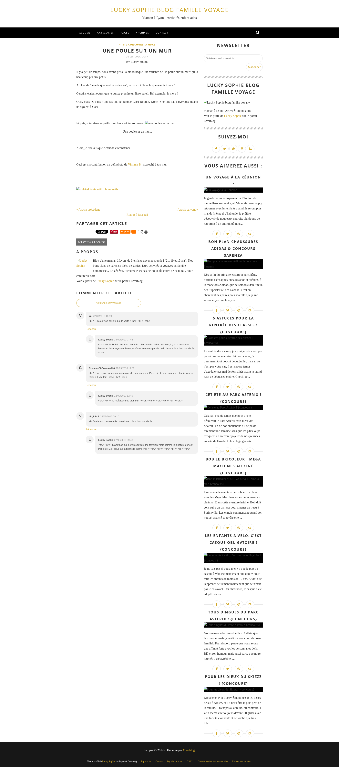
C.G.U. (190, 761)
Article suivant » (188, 209)
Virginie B (134, 164)
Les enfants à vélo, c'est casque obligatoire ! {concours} (233, 542)
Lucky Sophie (105, 281)
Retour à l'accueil (137, 214)
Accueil (85, 32)
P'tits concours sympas (137, 44)
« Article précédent (88, 209)
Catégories (105, 32)
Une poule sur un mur (137, 50)
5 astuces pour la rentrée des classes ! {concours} (233, 325)
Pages (125, 32)
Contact (162, 32)
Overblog (189, 750)
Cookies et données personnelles (213, 761)
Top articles (146, 761)
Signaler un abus (175, 761)
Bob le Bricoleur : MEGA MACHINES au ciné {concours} (233, 466)
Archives (142, 32)
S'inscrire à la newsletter (91, 241)
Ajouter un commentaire (108, 303)
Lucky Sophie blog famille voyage (169, 10)
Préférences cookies (241, 761)
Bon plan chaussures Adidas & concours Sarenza (233, 248)
